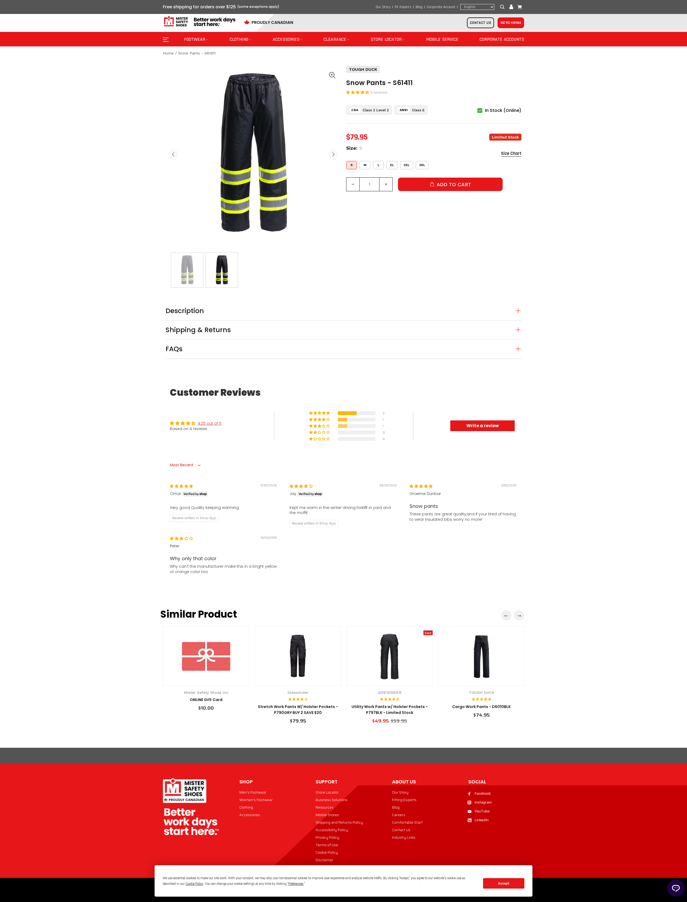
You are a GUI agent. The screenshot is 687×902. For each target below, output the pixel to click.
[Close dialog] (441, 392)
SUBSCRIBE (291, 499)
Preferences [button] (296, 884)
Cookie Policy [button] (194, 884)
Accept (503, 883)
